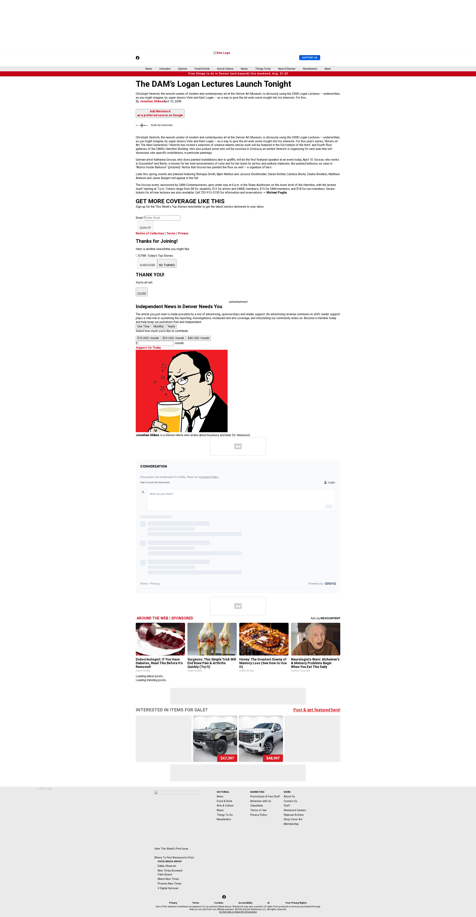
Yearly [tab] (171, 326)
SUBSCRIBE (147, 265)
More (328, 68)
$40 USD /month (198, 338)
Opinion (182, 68)
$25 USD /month (173, 338)
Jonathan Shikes (151, 101)
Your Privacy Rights (296, 903)
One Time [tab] (143, 326)
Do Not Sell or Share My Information (238, 912)
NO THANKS (167, 265)
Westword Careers (295, 810)
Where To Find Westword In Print (174, 857)
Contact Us (290, 801)
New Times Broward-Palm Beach (170, 872)
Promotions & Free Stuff (265, 796)
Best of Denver (286, 68)
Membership (291, 823)
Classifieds (256, 805)
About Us (289, 796)
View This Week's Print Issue (171, 848)
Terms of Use (258, 810)
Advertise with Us (260, 801)
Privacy (183, 233)
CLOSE (141, 293)
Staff (287, 805)
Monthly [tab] (158, 326)
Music (244, 68)
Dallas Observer (167, 865)
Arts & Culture (225, 68)
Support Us (309, 57)
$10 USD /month (148, 338)
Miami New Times (168, 878)
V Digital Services (168, 888)
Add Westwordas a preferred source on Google (160, 113)
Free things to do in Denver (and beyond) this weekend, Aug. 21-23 (238, 73)
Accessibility (245, 903)
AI (268, 903)
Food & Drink (202, 68)
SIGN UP (145, 228)
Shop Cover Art (293, 819)
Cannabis (165, 68)
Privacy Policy (258, 814)
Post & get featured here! (316, 709)
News (148, 68)
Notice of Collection (150, 233)
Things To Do (263, 68)
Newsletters (310, 68)
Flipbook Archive (294, 814)
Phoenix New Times (169, 883)
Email (140, 218)
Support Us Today (148, 347)
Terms (171, 233)
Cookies (218, 903)
